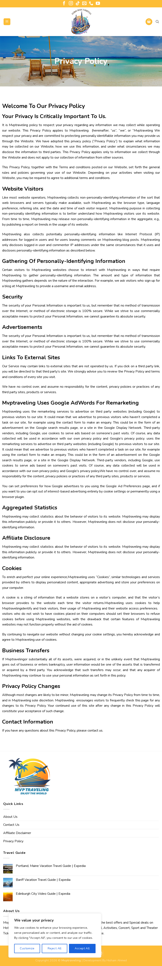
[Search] (157, 22)
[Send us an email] (84, 3)
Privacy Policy (13, 841)
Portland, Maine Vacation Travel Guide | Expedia (51, 866)
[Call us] (91, 3)
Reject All (55, 948)
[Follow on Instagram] (71, 3)
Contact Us (11, 824)
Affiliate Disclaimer (17, 833)
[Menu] (7, 21)
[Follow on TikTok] (78, 3)
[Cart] (149, 21)
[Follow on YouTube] (98, 3)
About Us (10, 816)
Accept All (82, 948)
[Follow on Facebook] (64, 3)
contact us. (95, 730)
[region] (54, 935)
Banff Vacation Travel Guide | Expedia (43, 880)
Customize (27, 948)
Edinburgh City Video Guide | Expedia (43, 894)
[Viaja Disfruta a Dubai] (81, 21)
